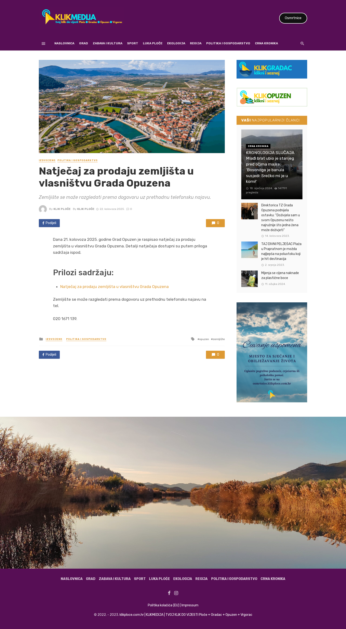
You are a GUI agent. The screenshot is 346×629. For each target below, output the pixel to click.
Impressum (189, 605)
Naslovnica (64, 43)
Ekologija (176, 43)
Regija (195, 43)
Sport (132, 43)
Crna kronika (266, 43)
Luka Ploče (152, 43)
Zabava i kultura (107, 43)
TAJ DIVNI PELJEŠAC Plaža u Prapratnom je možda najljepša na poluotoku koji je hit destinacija (281, 251)
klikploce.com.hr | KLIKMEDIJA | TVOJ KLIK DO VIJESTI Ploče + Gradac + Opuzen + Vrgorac (186, 615)
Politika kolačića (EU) (163, 605)
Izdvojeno (47, 160)
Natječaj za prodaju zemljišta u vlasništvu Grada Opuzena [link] (114, 286)
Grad (83, 43)
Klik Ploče (62, 209)
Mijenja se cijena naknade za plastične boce (280, 275)
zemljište (219, 339)
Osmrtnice (293, 18)
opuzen (204, 339)
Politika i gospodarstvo (228, 43)
